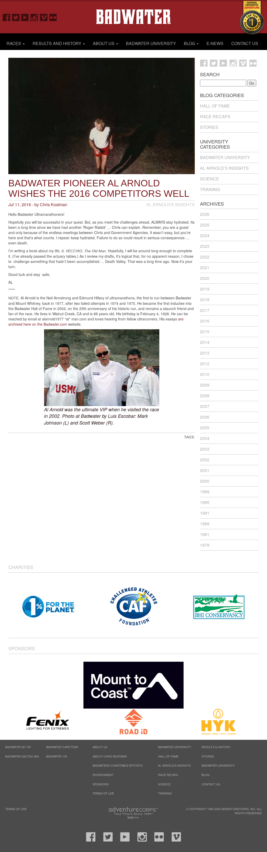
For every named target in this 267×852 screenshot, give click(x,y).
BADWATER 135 (56, 756)
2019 (204, 289)
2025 (204, 225)
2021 (204, 267)
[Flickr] (51, 17)
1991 (204, 513)
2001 (204, 470)
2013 (204, 353)
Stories (209, 127)
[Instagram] (33, 17)
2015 (204, 332)
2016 (204, 321)
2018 (204, 299)
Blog (190, 43)
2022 (204, 257)
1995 (204, 502)
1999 (204, 492)
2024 (204, 235)
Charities (20, 567)
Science (209, 179)
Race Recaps (215, 116)
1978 (204, 545)
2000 (204, 481)
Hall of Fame (215, 106)
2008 (204, 396)
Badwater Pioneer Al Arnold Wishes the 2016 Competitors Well (98, 188)
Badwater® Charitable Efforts (118, 765)
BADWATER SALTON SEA (22, 756)
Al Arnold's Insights (170, 204)
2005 (204, 428)
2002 (204, 460)
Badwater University (151, 43)
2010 (204, 374)
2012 (204, 364)
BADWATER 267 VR (18, 747)
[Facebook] (5, 17)
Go (251, 83)
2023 (204, 246)
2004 (204, 438)
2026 (204, 214)
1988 (204, 524)
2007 (204, 406)
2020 (204, 278)
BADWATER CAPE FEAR (62, 747)
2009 (204, 385)
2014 (204, 342)
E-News (215, 43)
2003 (204, 449)
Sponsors (21, 648)
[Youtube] (23, 17)
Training (210, 189)
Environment (103, 775)
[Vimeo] (42, 17)
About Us (104, 43)
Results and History (57, 43)
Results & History (216, 747)
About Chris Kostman (110, 756)
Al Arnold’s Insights (224, 168)
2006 (204, 417)
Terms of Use (103, 793)
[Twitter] (14, 17)
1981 (204, 534)
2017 (204, 310)
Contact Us (244, 43)
